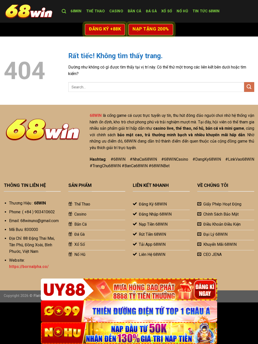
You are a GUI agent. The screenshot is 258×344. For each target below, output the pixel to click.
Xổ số (166, 11)
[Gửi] (249, 87)
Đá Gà (151, 11)
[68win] (29, 11)
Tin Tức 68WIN (206, 11)
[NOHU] (129, 333)
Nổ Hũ (182, 11)
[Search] (64, 11)
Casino (116, 11)
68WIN (76, 11)
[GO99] (129, 311)
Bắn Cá (134, 11)
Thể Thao (95, 11)
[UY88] (129, 289)
